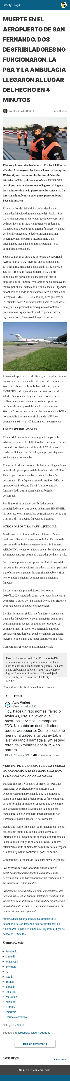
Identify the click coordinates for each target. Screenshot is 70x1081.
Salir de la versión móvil (35, 1070)
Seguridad (44, 1032)
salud (34, 1032)
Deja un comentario (35, 1043)
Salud (20, 1025)
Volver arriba (60, 1059)
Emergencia (22, 1032)
